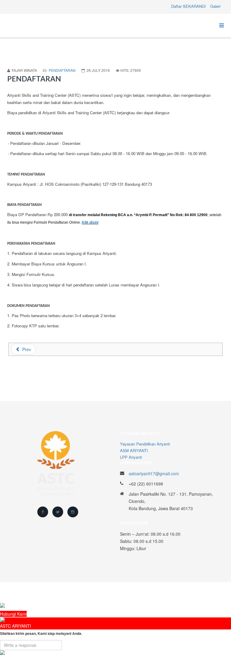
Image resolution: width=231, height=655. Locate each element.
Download (215, 592)
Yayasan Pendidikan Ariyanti (145, 444)
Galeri (215, 6)
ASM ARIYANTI (134, 450)
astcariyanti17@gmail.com (154, 473)
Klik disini (90, 222)
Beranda (168, 592)
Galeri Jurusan (191, 592)
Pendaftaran (62, 70)
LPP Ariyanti (131, 457)
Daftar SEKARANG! (188, 6)
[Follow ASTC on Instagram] (72, 512)
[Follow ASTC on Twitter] (57, 512)
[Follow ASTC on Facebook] (42, 512)
